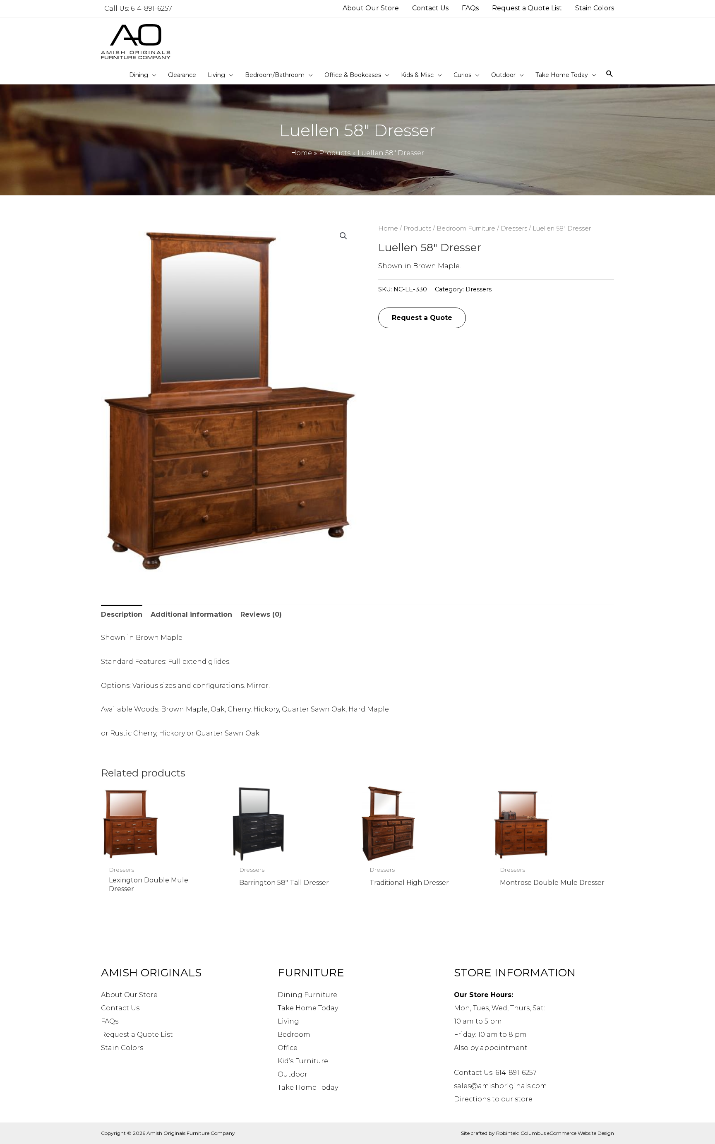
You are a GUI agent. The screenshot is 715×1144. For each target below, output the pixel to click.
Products (417, 228)
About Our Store (129, 995)
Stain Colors (122, 1048)
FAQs (109, 1021)
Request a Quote (422, 318)
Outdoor (292, 1074)
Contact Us (120, 1008)
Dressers (514, 228)
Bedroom (294, 1034)
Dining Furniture (307, 995)
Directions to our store (493, 1099)
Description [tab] (121, 614)
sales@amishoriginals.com (500, 1086)
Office (288, 1048)
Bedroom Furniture (466, 228)
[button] (343, 235)
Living (288, 1021)
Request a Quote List (137, 1034)
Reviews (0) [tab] (261, 614)
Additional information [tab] (191, 614)
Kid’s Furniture (303, 1061)
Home (388, 228)
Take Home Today (308, 1008)
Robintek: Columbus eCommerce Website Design (555, 1133)
